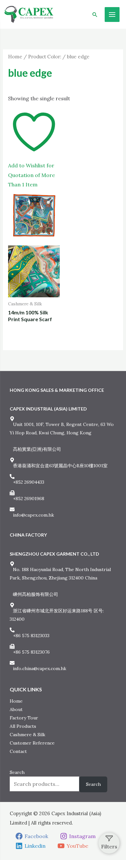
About (16, 709)
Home (15, 57)
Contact (18, 751)
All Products (23, 726)
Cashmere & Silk (27, 734)
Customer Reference (32, 743)
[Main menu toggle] (112, 14)
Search (17, 772)
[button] (95, 14)
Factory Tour (24, 718)
